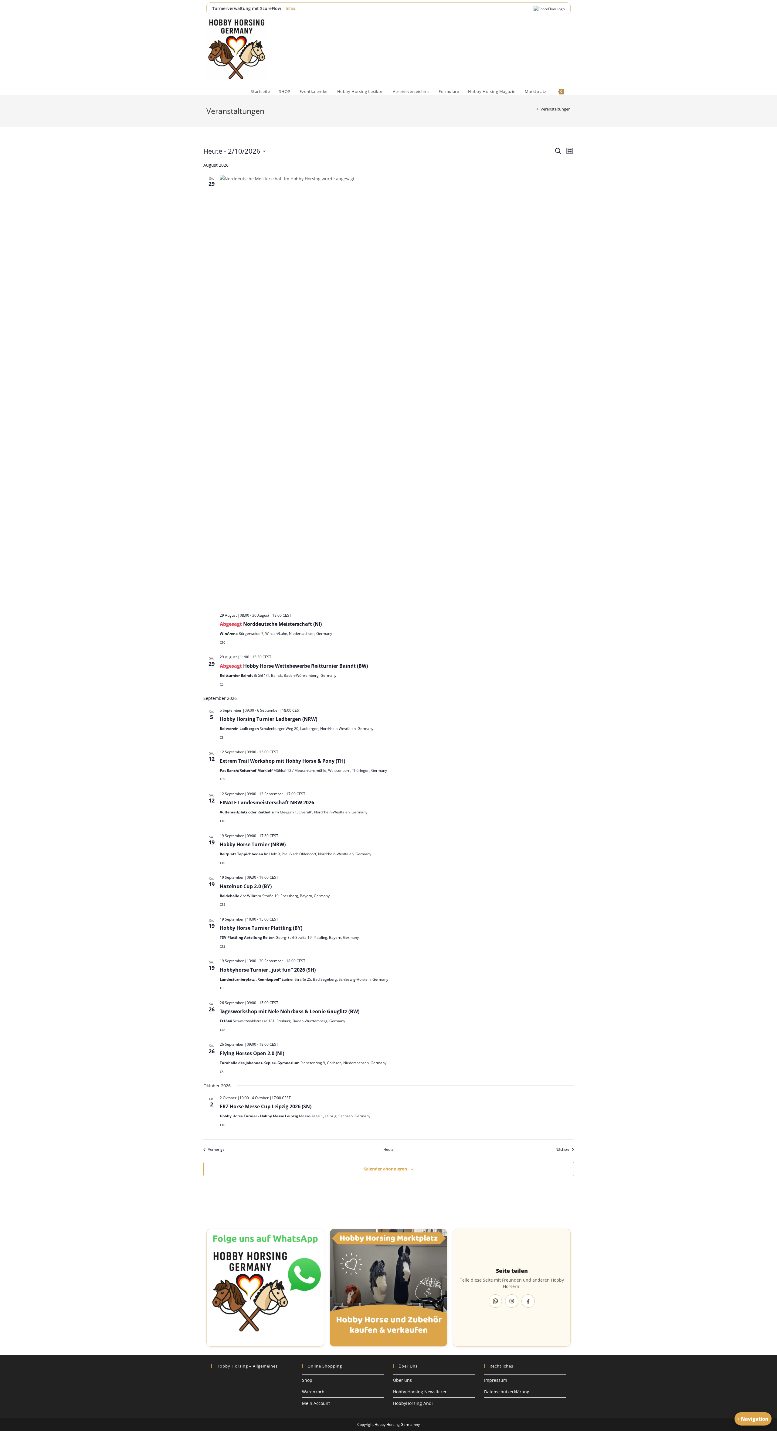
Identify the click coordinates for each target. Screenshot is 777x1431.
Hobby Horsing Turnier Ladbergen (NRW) (268, 719)
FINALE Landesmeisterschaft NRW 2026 (267, 802)
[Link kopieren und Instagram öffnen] (511, 1301)
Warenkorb (313, 1392)
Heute (388, 1149)
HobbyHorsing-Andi (413, 1403)
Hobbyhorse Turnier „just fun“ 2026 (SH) (268, 969)
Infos (290, 8)
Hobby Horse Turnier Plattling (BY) (261, 928)
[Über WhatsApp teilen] (495, 1301)
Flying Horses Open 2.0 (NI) (252, 1053)
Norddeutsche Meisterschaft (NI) (282, 624)
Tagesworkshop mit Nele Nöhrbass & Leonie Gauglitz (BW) (289, 1011)
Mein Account (316, 1403)
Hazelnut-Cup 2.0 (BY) (246, 886)
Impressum (495, 1380)
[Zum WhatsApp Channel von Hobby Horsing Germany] (265, 1287)
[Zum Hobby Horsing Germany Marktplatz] (388, 1287)
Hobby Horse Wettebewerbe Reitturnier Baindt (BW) (305, 666)
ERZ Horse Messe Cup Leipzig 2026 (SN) (265, 1106)
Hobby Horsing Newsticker (420, 1392)
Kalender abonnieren (385, 1169)
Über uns (402, 1380)
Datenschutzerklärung (506, 1392)
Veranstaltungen (556, 109)
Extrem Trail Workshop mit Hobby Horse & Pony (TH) (282, 761)
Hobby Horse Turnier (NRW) (253, 844)
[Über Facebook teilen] (528, 1301)
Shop (307, 1380)
